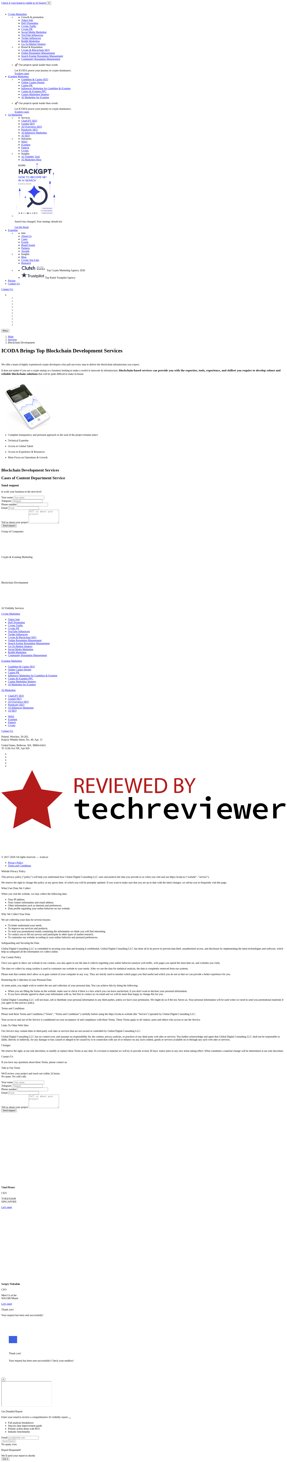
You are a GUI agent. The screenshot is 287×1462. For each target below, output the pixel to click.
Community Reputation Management (40, 59)
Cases (24, 239)
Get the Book (22, 227)
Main (10, 336)
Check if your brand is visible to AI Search (24, 2)
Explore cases (22, 73)
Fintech (25, 147)
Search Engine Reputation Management (42, 56)
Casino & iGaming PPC (34, 91)
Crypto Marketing (17, 14)
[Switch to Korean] (23, 315)
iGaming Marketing (18, 76)
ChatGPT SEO (29, 120)
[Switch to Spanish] (23, 300)
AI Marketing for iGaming (35, 97)
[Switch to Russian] (23, 306)
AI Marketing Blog (31, 159)
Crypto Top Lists (30, 260)
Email (4, 507)
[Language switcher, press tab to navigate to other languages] (16, 294)
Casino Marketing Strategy (35, 94)
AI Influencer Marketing (34, 132)
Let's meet (6, 1207)
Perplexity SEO (29, 129)
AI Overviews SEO (31, 126)
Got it (5, 1459)
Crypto (25, 150)
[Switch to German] (23, 303)
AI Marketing (15, 114)
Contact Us (14, 283)
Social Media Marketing (34, 32)
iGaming (25, 144)
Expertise (13, 230)
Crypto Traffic (28, 26)
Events (24, 242)
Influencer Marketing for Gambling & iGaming (46, 88)
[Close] (69, 1418)
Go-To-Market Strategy (33, 44)
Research (26, 263)
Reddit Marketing (30, 41)
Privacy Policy (15, 862)
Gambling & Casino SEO (34, 79)
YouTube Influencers (32, 35)
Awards (25, 251)
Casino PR (27, 85)
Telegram (6, 501)
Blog (23, 257)
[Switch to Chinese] (23, 297)
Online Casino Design (33, 82)
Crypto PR (27, 29)
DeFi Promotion (29, 23)
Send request (9, 525)
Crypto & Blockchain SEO (35, 50)
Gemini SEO (28, 123)
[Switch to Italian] (23, 309)
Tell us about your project (14, 522)
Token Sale (27, 20)
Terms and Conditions (19, 865)
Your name (7, 497)
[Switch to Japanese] (23, 324)
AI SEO (25, 135)
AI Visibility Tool (30, 156)
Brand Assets (28, 245)
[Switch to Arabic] (23, 321)
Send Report (9, 1441)
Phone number (9, 504)
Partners (25, 248)
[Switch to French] (23, 312)
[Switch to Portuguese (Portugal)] (23, 318)
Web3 (24, 141)
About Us (26, 236)
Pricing (11, 280)
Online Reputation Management (38, 53)
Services (12, 339)
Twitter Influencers (31, 38)
